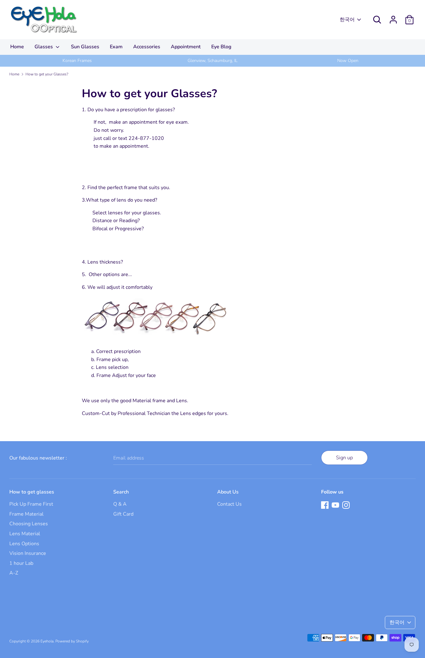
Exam (116, 46)
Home (17, 46)
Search (121, 492)
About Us (228, 492)
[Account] (393, 17)
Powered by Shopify (72, 641)
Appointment (186, 46)
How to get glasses (31, 492)
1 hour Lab (21, 563)
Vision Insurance (27, 553)
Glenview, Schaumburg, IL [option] (212, 61)
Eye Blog (221, 46)
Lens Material (24, 533)
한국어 (347, 19)
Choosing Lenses (28, 523)
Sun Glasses (85, 46)
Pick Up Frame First (31, 504)
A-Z (13, 573)
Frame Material (26, 514)
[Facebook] (325, 504)
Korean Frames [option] (77, 61)
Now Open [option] (347, 61)
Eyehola (47, 641)
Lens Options (24, 543)
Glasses (44, 46)
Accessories (146, 46)
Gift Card (123, 514)
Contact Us (229, 504)
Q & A (120, 504)
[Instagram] (346, 504)
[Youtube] (335, 504)
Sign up (344, 457)
